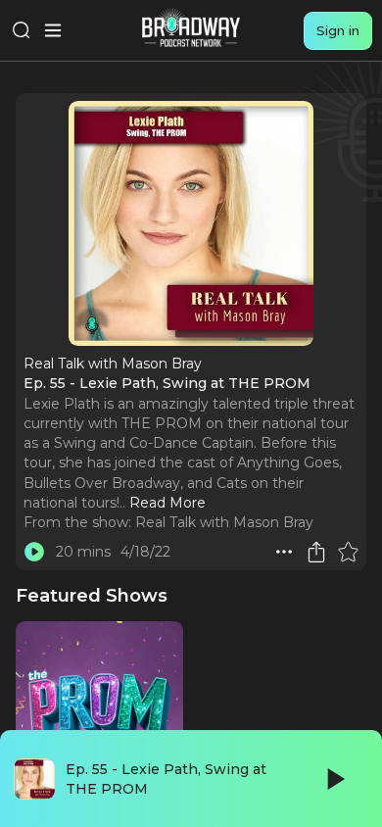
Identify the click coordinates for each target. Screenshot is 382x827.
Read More (167, 502)
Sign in (337, 30)
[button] (284, 551)
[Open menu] (53, 30)
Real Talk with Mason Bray (224, 522)
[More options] (284, 551)
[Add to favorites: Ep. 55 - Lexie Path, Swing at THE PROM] (347, 551)
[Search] (21, 30)
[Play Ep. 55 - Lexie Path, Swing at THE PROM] (34, 551)
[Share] (316, 551)
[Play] (334, 779)
